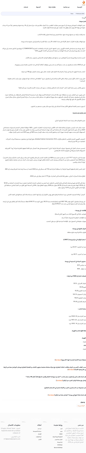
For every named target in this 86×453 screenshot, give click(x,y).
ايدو (61, 428)
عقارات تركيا (52, 7)
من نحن (39, 428)
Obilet (60, 434)
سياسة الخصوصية (37, 431)
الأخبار (40, 439)
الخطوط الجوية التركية (57, 436)
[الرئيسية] (83, 3)
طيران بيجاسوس (58, 439)
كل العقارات (38, 436)
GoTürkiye (59, 444)
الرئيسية (79, 7)
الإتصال (39, 434)
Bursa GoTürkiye (58, 447)
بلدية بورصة (59, 442)
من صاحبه (66, 7)
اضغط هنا (58, 360)
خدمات (25, 7)
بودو (61, 431)
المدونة (38, 7)
